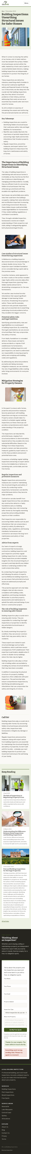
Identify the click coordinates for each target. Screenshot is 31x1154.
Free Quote (5, 1098)
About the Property (10, 1016)
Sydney (4, 1115)
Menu (26, 3)
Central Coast (6, 1112)
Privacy (4, 1136)
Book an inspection (7, 1150)
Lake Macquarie (7, 1109)
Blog (3, 11)
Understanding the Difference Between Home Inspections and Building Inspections (14, 833)
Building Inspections (9, 1089)
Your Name (7, 978)
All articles (5, 921)
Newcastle (5, 1106)
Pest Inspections (7, 1092)
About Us (5, 1127)
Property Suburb (9, 1001)
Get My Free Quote (15, 1030)
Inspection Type (8, 1009)
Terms (4, 1139)
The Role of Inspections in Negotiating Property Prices (13, 796)
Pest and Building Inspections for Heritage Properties (14, 870)
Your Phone (7, 986)
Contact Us (6, 1133)
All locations (6, 1119)
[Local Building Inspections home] (5, 3)
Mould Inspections (8, 1095)
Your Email (7, 994)
